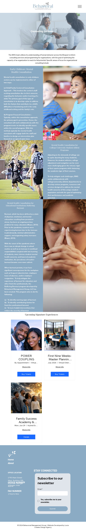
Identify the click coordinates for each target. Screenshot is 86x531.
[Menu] (80, 6)
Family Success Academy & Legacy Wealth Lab (26, 420)
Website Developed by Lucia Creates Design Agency (51, 526)
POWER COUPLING (26, 357)
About (11, 463)
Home (11, 459)
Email (40, 489)
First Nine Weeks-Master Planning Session (59, 357)
